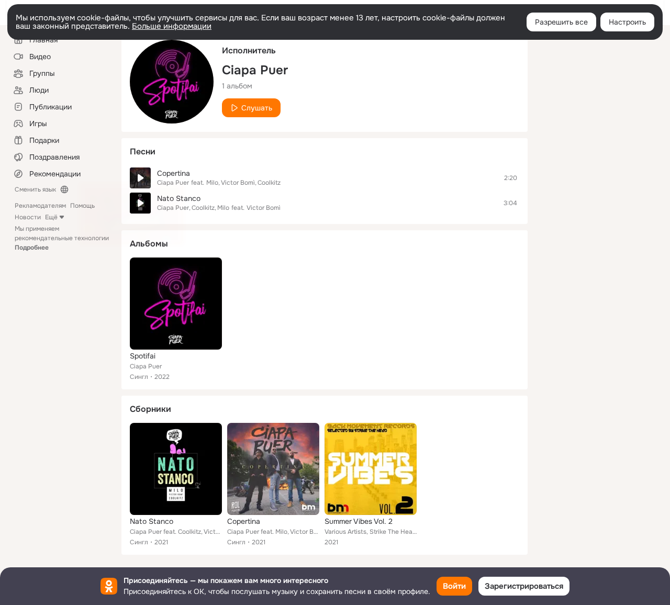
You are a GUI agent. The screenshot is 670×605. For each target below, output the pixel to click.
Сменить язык (35, 189)
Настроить (627, 22)
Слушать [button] (256, 108)
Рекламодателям (40, 205)
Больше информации (171, 26)
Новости (28, 217)
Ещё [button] (51, 217)
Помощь (82, 205)
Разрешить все (561, 22)
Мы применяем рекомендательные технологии (62, 238)
